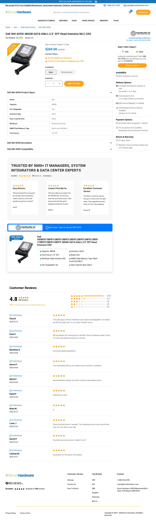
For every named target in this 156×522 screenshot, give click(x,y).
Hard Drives (88, 20)
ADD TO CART (74, 84)
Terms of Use (25, 513)
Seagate (95, 493)
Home (7, 27)
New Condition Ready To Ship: (57, 44)
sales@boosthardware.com (137, 5)
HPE (93, 480)
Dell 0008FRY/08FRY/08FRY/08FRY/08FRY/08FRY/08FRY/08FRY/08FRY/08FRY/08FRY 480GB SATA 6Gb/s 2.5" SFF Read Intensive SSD (67, 240)
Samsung (95, 497)
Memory (104, 20)
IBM (93, 488)
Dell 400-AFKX (45, 27)
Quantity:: (49, 78)
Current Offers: (51, 54)
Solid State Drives (28, 27)
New (51, 72)
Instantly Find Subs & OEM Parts (139, 38)
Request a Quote (132, 65)
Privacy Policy (10, 513)
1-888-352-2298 (113, 5)
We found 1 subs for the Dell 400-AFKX (138, 40)
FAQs (116, 20)
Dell (15, 27)
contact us (143, 12)
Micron (94, 501)
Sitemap (70, 480)
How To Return (73, 488)
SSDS (74, 20)
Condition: (49, 67)
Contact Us (71, 484)
